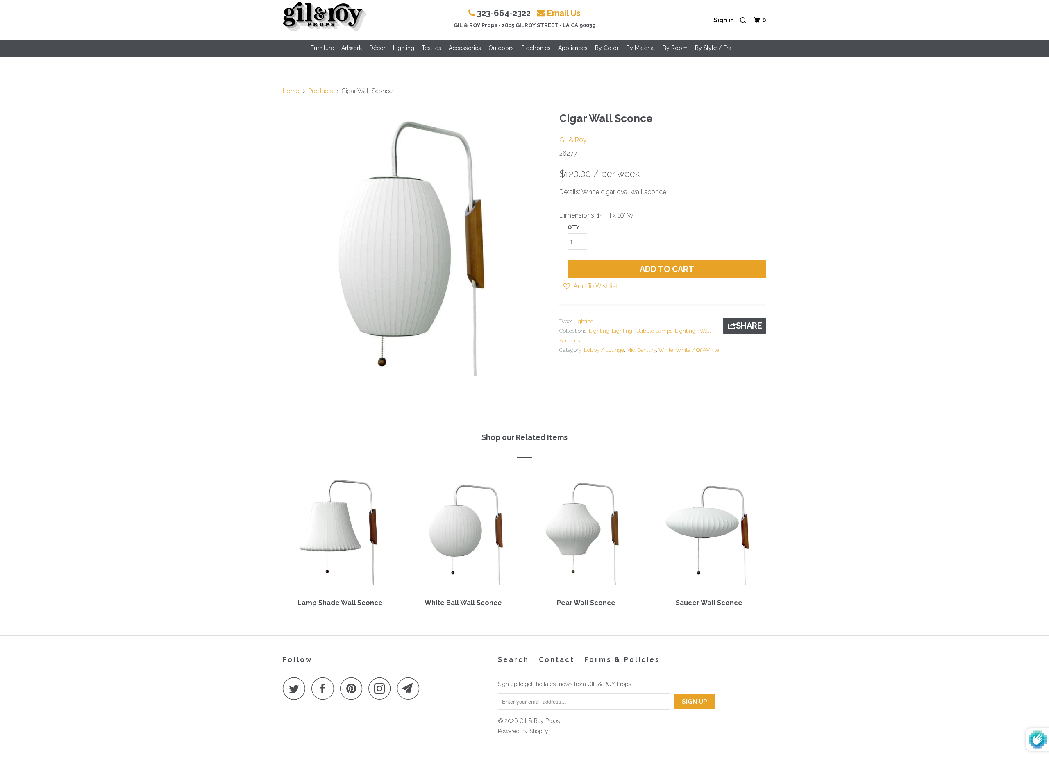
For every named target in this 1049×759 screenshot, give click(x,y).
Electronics (536, 48)
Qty (573, 227)
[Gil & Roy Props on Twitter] (296, 688)
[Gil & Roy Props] (325, 17)
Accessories (465, 48)
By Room (675, 48)
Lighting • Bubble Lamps (642, 331)
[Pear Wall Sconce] (586, 531)
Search (513, 660)
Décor (377, 48)
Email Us (564, 13)
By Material (640, 48)
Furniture (322, 48)
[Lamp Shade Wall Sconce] (340, 531)
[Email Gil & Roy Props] (410, 688)
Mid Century (641, 350)
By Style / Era (713, 48)
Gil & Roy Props (540, 721)
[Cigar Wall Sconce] (417, 241)
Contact (556, 660)
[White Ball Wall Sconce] (463, 531)
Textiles (431, 48)
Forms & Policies (622, 660)
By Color (607, 48)
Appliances (573, 48)
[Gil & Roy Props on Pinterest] (353, 688)
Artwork (351, 48)
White (665, 350)
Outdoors (501, 48)
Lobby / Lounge (604, 350)
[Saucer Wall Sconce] (709, 531)
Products (320, 91)
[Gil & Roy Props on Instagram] (381, 688)
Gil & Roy (573, 140)
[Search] (743, 20)
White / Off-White (697, 350)
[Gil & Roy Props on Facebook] (324, 688)
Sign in (723, 20)
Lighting (403, 48)
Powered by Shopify (523, 731)
